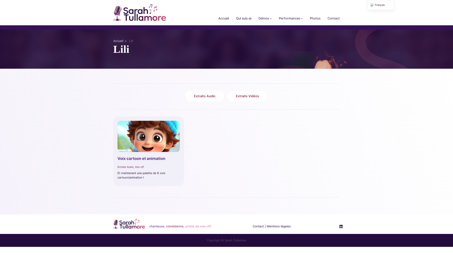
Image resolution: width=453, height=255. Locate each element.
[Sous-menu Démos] (271, 18)
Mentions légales (279, 226)
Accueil (118, 41)
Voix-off (139, 166)
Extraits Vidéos (247, 96)
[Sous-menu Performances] (302, 18)
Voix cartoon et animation (141, 158)
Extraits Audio (204, 96)
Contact (258, 226)
